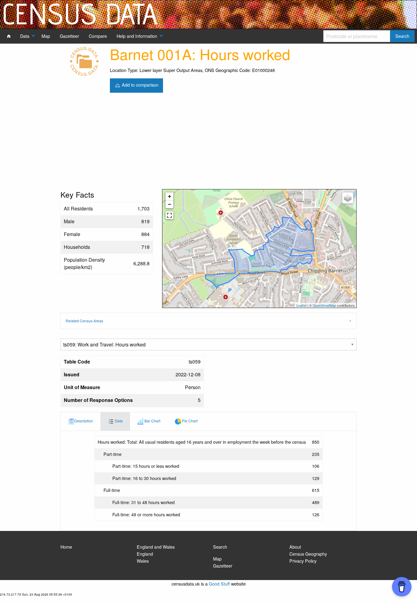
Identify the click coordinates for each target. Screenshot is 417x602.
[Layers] (347, 197)
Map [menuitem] (46, 36)
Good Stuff (219, 583)
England (145, 553)
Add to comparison (139, 84)
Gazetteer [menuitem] (69, 36)
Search (220, 546)
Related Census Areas (84, 320)
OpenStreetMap (324, 305)
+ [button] (169, 196)
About (295, 546)
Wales (143, 560)
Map (217, 558)
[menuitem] (8, 36)
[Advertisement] (208, 143)
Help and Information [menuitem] (137, 36)
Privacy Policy (303, 560)
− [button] (169, 204)
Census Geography (308, 553)
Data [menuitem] (24, 36)
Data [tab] (118, 420)
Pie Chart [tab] (189, 420)
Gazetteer (222, 565)
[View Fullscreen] (169, 215)
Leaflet (301, 305)
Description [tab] (83, 420)
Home (66, 546)
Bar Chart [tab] (151, 420)
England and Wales (156, 546)
